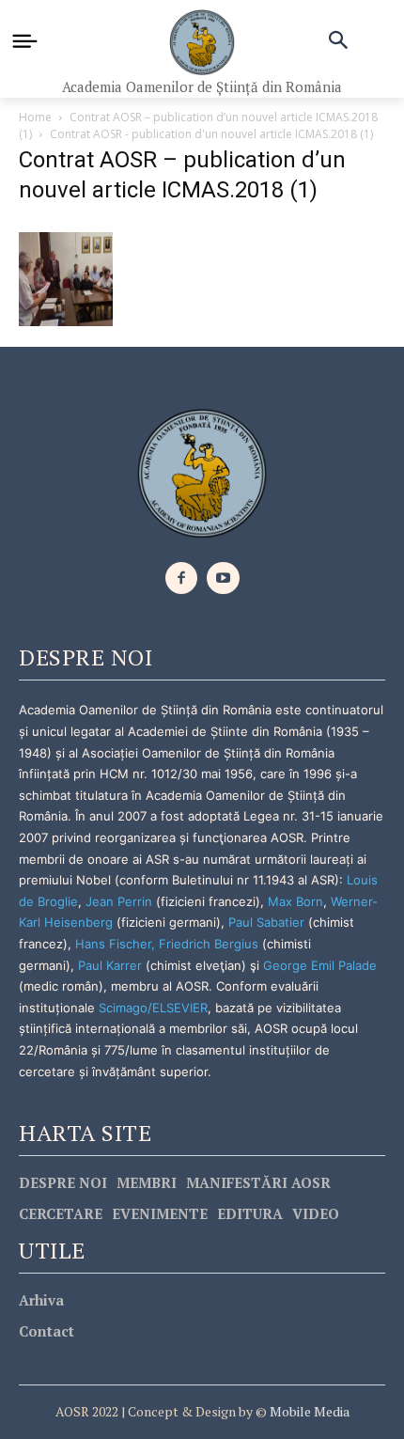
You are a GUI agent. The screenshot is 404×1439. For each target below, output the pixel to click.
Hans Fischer (113, 943)
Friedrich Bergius (208, 943)
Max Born (295, 901)
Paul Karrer (110, 965)
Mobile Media (308, 1411)
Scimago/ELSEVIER (153, 1007)
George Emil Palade (320, 965)
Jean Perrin (120, 901)
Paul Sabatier (266, 922)
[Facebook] (181, 578)
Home (35, 117)
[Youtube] (223, 578)
